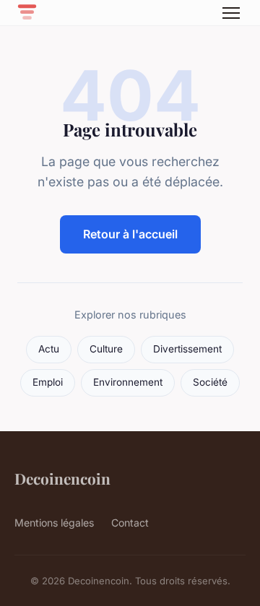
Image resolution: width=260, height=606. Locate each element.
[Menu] (231, 13)
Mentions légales (54, 522)
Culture (106, 349)
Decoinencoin (62, 478)
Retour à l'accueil (130, 234)
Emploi (47, 382)
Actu (48, 349)
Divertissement (187, 349)
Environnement (127, 382)
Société (210, 382)
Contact (130, 522)
